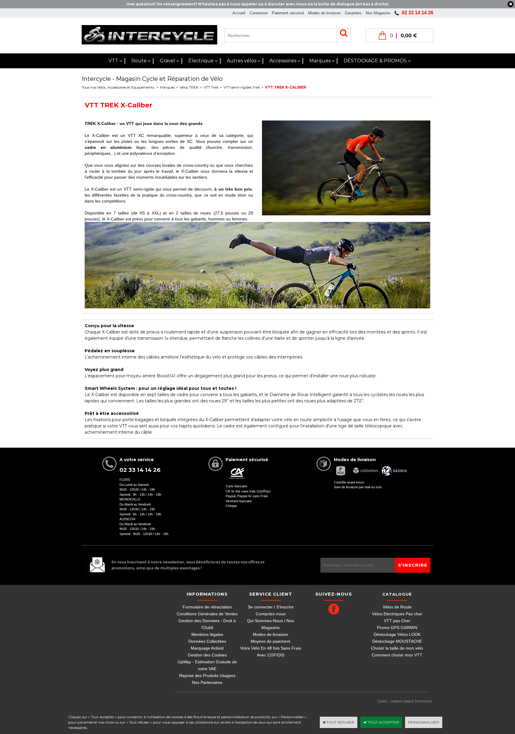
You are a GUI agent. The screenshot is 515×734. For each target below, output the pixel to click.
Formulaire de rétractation (207, 607)
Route (139, 61)
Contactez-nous (271, 613)
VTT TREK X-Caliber (285, 87)
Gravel (167, 61)
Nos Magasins (378, 13)
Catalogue (397, 594)
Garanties (353, 13)
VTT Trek (211, 87)
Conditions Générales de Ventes (207, 613)
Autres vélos (241, 61)
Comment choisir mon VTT (397, 655)
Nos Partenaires (207, 682)
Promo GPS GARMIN (397, 627)
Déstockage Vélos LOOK (397, 634)
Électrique (201, 61)
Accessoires (282, 61)
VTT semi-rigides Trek (242, 87)
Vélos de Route (397, 607)
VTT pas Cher (397, 620)
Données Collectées (207, 641)
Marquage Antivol (207, 648)
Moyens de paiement (270, 641)
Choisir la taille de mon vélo (397, 648)
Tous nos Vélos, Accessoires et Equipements (118, 87)
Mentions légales (207, 634)
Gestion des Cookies (207, 655)
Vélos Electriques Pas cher (397, 613)
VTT (113, 61)
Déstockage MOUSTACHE (397, 641)
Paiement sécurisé (288, 13)
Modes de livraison (324, 13)
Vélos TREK (189, 87)
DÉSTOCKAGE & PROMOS (375, 61)
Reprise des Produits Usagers (207, 675)
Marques (320, 61)
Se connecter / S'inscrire (271, 607)
